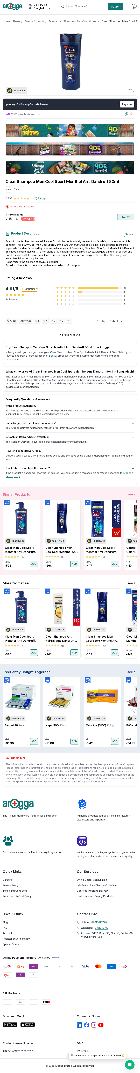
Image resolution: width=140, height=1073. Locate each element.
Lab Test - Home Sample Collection (97, 885)
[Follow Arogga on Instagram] (93, 1025)
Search (115, 6)
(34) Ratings (39, 198)
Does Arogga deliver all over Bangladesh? (31, 423)
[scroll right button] (134, 534)
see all (132, 494)
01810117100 (101, 927)
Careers (7, 879)
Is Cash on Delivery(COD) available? (27, 436)
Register (127, 104)
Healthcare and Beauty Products (95, 896)
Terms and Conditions (15, 890)
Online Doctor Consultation (92, 879)
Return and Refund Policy (17, 896)
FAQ (5, 927)
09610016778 (99, 922)
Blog (5, 922)
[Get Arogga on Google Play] (10, 1024)
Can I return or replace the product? (28, 468)
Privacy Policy (11, 885)
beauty (53, 355)
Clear (13, 320)
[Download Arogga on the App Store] (27, 1024)
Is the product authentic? (21, 405)
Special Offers (11, 944)
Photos (27, 320)
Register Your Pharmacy (16, 938)
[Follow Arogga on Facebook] (86, 1025)
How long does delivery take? (23, 450)
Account (7, 933)
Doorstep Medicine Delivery (93, 890)
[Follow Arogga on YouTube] (100, 1025)
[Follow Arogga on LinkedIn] (79, 1025)
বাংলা (131, 234)
